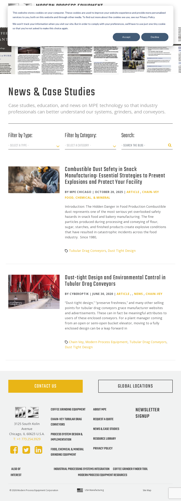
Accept (126, 36)
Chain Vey (76, 342)
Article (133, 192)
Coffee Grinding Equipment (68, 409)
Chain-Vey (150, 192)
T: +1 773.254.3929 (26, 439)
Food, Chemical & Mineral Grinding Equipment (67, 452)
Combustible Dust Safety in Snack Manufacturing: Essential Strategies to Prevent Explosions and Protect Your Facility (115, 176)
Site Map (147, 490)
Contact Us (45, 386)
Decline (155, 36)
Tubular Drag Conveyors (87, 250)
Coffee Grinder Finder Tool (130, 469)
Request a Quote (103, 419)
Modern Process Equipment (106, 342)
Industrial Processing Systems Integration (81, 469)
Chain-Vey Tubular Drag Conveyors (66, 422)
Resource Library (104, 438)
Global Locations (135, 386)
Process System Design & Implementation (67, 437)
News (138, 294)
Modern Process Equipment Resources (102, 475)
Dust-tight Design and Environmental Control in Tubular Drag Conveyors (115, 281)
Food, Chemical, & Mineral (87, 198)
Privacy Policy (103, 448)
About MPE (99, 409)
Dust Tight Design (122, 250)
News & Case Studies (106, 429)
